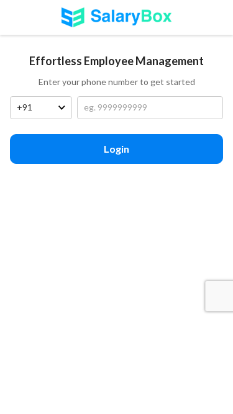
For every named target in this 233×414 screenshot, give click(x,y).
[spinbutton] (150, 108)
